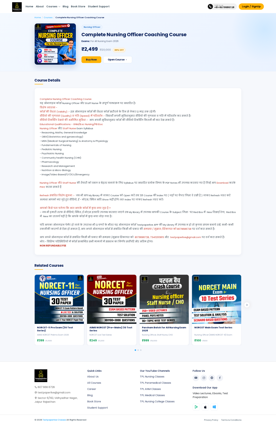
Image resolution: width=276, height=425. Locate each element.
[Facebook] (220, 378)
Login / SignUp (251, 6)
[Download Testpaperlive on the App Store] (205, 407)
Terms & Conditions (231, 419)
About (40, 6)
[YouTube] (196, 378)
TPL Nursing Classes (152, 376)
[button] (135, 350)
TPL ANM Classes (150, 389)
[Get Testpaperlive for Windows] (214, 407)
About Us (93, 376)
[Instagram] (204, 378)
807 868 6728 (46, 387)
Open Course (116, 59)
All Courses (94, 383)
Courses (51, 6)
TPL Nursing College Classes (157, 401)
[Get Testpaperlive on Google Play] (196, 407)
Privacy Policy (211, 419)
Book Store (78, 6)
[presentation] (246, 304)
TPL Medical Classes (152, 395)
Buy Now (91, 59)
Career (91, 389)
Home (29, 6)
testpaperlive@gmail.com (53, 392)
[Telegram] (212, 378)
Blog (65, 6)
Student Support (99, 6)
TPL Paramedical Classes (155, 383)
